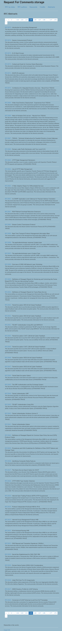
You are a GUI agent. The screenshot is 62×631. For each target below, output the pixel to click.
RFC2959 (8, 233)
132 (17, 20)
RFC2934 (8, 507)
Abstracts (51, 7)
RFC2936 (8, 481)
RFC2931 (8, 543)
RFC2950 (8, 336)
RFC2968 (8, 116)
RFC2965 (8, 160)
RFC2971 (8, 73)
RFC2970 (8, 88)
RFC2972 (8, 64)
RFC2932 (8, 531)
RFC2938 (8, 461)
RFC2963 (8, 186)
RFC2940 (8, 435)
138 (44, 20)
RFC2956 (8, 264)
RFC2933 (8, 520)
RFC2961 (8, 212)
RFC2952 (8, 316)
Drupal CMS (7, 630)
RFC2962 (8, 199)
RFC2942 (8, 413)
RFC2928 (8, 580)
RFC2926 (8, 600)
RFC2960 (8, 224)
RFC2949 (8, 347)
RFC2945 (8, 385)
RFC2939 (8, 448)
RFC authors (22, 7)
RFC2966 (8, 149)
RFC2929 (8, 565)
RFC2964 (8, 169)
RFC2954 (8, 292)
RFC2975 (8, 27)
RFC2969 (8, 103)
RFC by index (10, 7)
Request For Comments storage (24, 2)
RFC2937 (8, 470)
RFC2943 (8, 404)
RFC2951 (8, 325)
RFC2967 (8, 138)
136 (35, 20)
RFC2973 (8, 53)
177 (51, 20)
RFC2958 (8, 242)
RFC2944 (8, 393)
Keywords (33, 7)
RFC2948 (8, 358)
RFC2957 (8, 253)
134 (26, 20)
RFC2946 (8, 375)
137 (39, 20)
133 (22, 20)
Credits (42, 7)
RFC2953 (8, 305)
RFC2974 (8, 40)
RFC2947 (8, 367)
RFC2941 (8, 424)
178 (55, 20)
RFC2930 (8, 554)
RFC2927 (8, 589)
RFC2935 (8, 496)
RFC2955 (8, 279)
